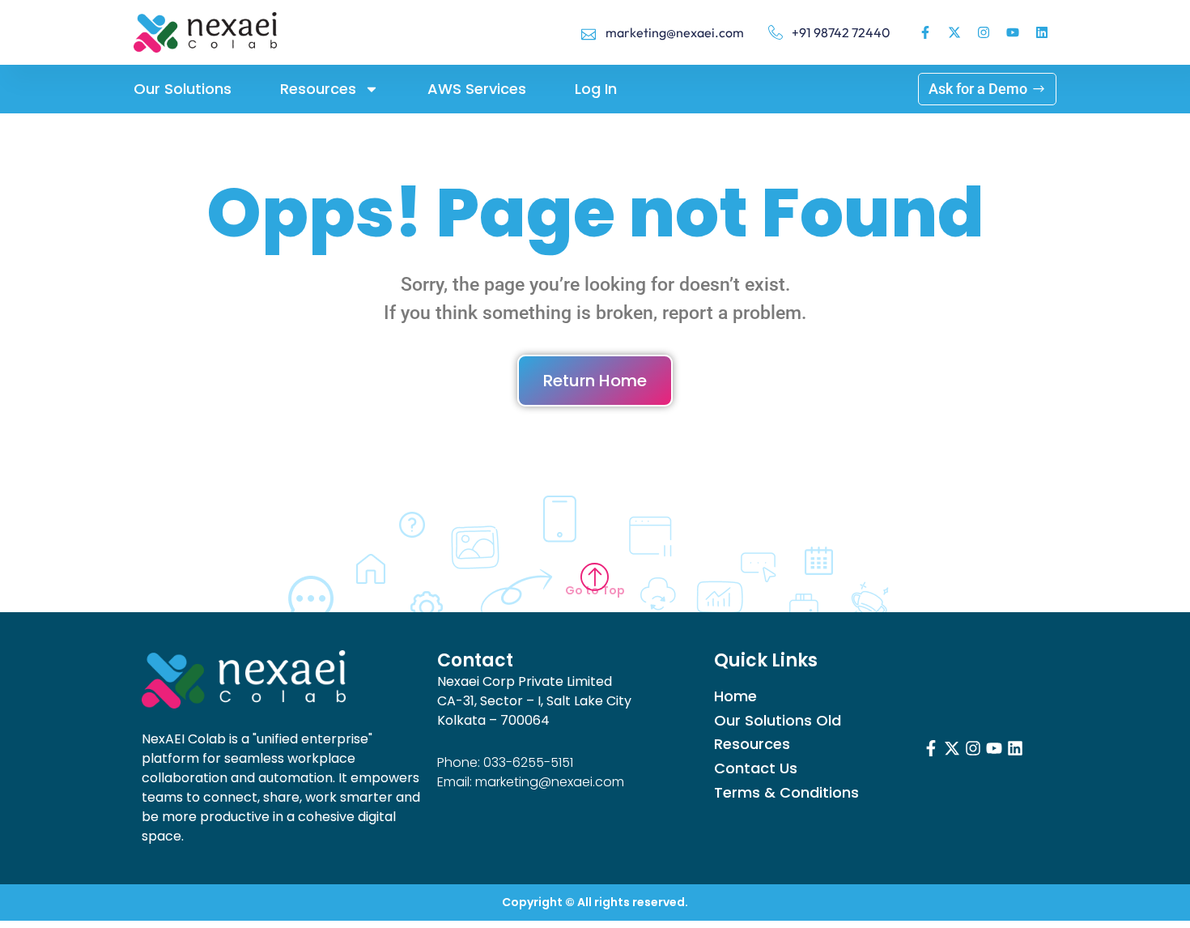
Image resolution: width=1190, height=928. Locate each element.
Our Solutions (183, 89)
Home (735, 696)
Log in (596, 89)
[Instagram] (983, 32)
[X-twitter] (954, 32)
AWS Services (476, 89)
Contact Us (755, 768)
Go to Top (595, 590)
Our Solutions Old (777, 721)
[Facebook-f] (925, 32)
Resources (318, 89)
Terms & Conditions (786, 793)
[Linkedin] (1041, 32)
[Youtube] (1012, 32)
